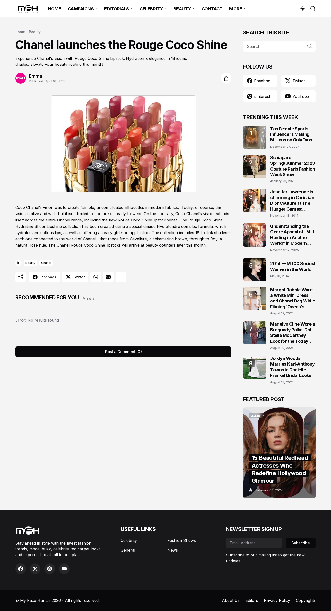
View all (89, 298)
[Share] (226, 78)
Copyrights (306, 600)
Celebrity (129, 540)
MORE (235, 8)
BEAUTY (182, 8)
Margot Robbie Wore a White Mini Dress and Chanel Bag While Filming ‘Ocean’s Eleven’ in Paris (292, 298)
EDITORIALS (116, 8)
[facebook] (20, 568)
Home (20, 32)
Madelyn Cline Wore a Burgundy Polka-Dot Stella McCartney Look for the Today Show (292, 332)
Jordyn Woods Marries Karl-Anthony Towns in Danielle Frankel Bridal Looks (292, 367)
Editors (251, 600)
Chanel (46, 263)
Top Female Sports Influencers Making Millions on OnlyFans (291, 134)
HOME (54, 8)
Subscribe (301, 542)
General (128, 550)
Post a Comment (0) (123, 351)
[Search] (311, 9)
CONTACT (212, 8)
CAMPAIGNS (81, 8)
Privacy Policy (277, 600)
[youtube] (64, 568)
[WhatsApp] (95, 277)
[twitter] (35, 568)
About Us (231, 600)
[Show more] (121, 277)
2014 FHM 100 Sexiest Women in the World (292, 266)
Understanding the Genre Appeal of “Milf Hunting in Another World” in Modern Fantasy (292, 235)
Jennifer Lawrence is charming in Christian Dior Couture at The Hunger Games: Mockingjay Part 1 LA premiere (292, 200)
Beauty (35, 32)
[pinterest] (49, 568)
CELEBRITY (151, 8)
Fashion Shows (181, 540)
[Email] (108, 277)
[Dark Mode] (300, 9)
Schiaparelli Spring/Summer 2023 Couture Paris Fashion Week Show (292, 166)
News (172, 550)
